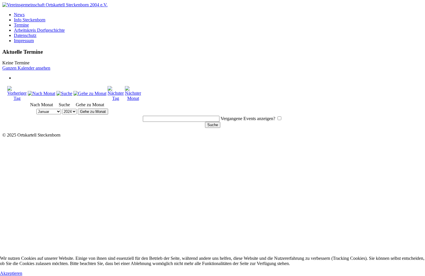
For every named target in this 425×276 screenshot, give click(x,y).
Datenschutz (25, 35)
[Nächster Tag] (116, 98)
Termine (21, 25)
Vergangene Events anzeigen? (248, 118)
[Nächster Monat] (133, 98)
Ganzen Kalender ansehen (26, 68)
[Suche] (64, 93)
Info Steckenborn (29, 19)
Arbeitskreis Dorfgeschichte (39, 30)
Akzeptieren (11, 273)
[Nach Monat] (41, 93)
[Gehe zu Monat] (89, 93)
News (19, 14)
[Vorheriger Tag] (17, 98)
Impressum (24, 40)
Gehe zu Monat (93, 111)
